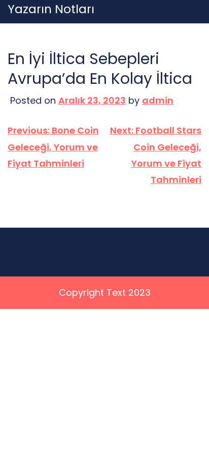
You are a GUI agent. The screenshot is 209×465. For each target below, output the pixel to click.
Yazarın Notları (51, 9)
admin (157, 100)
